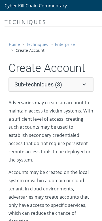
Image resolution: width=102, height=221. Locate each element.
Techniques (37, 44)
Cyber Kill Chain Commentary (36, 6)
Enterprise (65, 44)
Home (14, 44)
